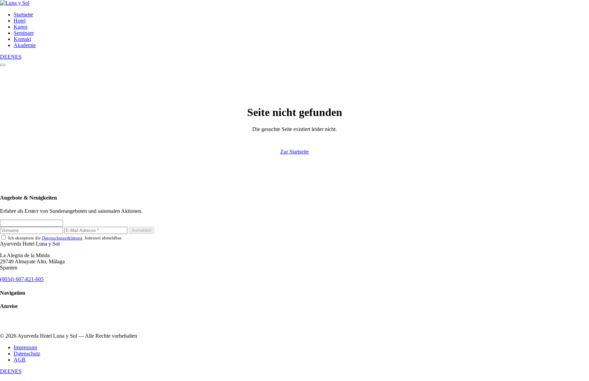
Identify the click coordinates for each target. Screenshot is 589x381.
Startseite (23, 14)
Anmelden (141, 230)
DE (3, 57)
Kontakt (22, 39)
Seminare (24, 33)
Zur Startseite (294, 152)
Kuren (20, 27)
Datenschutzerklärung (62, 237)
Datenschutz (27, 353)
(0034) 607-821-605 (22, 279)
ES (18, 57)
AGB (20, 360)
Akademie (25, 45)
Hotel (20, 21)
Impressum (25, 347)
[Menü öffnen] (2, 65)
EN (11, 57)
